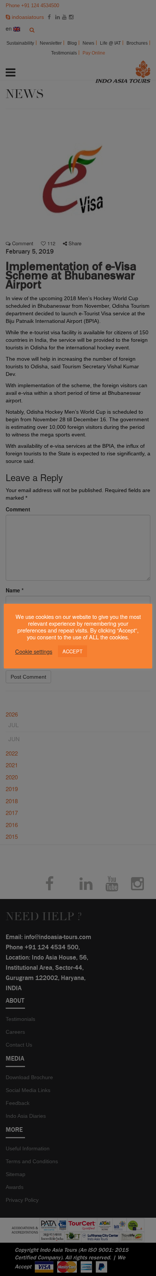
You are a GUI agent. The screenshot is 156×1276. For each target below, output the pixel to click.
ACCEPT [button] (72, 651)
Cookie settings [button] (33, 651)
